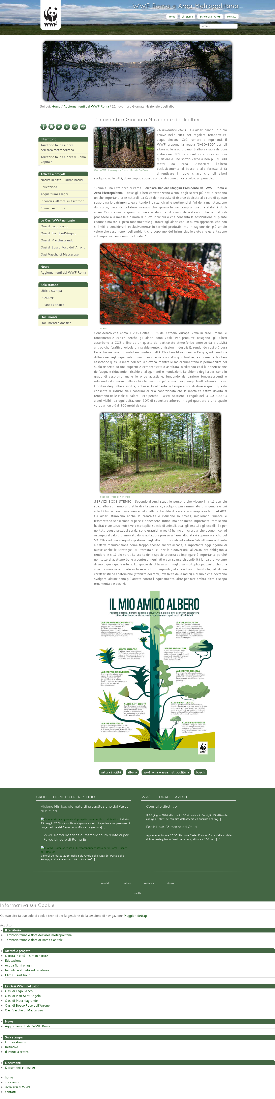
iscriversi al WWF (210, 16)
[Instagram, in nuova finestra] (51, 129)
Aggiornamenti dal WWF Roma (86, 106)
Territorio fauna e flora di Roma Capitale (63, 159)
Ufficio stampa (51, 290)
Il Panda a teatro (52, 304)
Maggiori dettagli (136, 915)
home (172, 16)
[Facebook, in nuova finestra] (43, 129)
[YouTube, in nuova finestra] (66, 129)
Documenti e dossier (55, 323)
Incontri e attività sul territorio (62, 201)
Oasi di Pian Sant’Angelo (58, 233)
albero (132, 772)
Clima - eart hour (52, 208)
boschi (200, 772)
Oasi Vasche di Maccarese (59, 254)
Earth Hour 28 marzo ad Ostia (171, 827)
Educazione (48, 187)
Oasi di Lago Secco (54, 226)
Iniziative (47, 297)
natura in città (111, 772)
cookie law (149, 883)
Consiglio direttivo (161, 806)
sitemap (170, 883)
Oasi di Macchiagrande (56, 240)
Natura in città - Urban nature (62, 180)
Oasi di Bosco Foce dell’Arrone (62, 247)
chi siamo (187, 16)
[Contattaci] (83, 129)
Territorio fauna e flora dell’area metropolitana (57, 147)
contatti (231, 16)
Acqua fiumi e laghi (54, 194)
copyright (105, 883)
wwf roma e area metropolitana (166, 772)
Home (56, 106)
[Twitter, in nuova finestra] (58, 129)
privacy (127, 883)
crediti (137, 893)
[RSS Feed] (75, 129)
